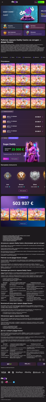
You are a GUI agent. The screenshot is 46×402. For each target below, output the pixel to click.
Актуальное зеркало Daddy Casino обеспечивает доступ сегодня (16, 235)
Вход (36, 2)
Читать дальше (14, 158)
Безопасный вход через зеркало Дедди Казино (13, 238)
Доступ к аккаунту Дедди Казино (9, 240)
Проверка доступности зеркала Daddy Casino (12, 237)
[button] (2, 14)
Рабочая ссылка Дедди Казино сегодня (11, 236)
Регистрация (41, 2)
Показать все (23, 223)
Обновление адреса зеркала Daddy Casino (12, 239)
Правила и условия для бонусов (7, 367)
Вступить (6, 158)
